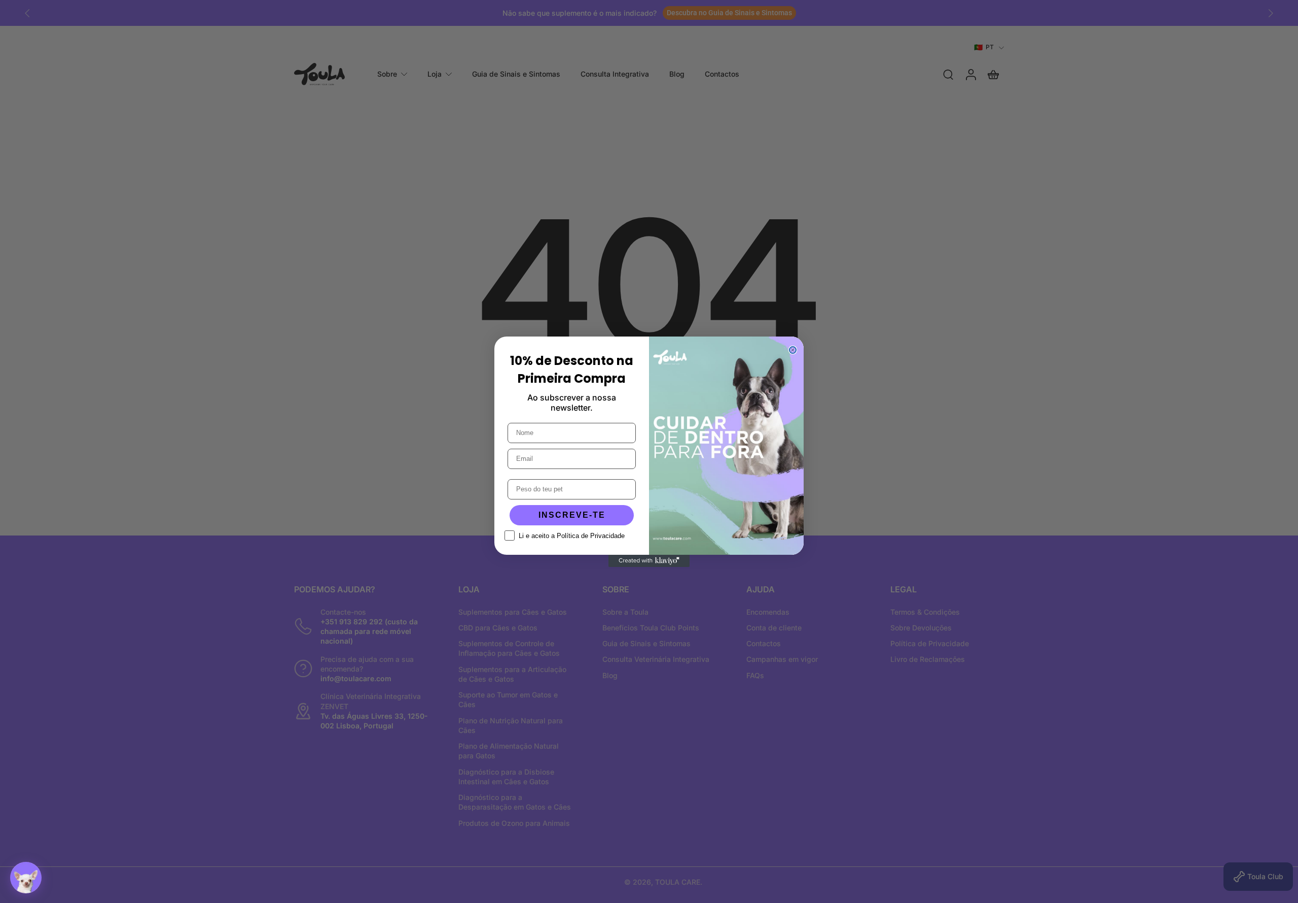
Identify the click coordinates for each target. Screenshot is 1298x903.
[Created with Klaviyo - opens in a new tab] (649, 561)
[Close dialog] (792, 350)
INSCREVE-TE (571, 515)
